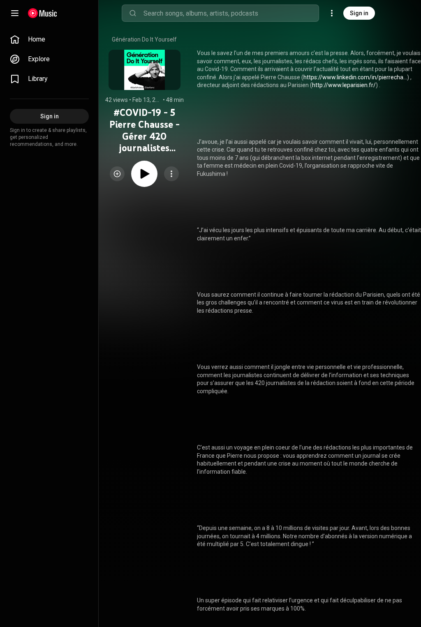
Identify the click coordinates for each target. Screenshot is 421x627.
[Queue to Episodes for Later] (117, 174)
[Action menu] (171, 173)
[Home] (42, 13)
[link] (49, 39)
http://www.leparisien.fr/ (344, 85)
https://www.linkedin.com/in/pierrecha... (355, 77)
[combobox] (231, 13)
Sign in (359, 13)
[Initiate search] (132, 13)
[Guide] (15, 13)
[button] (117, 173)
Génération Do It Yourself (144, 39)
